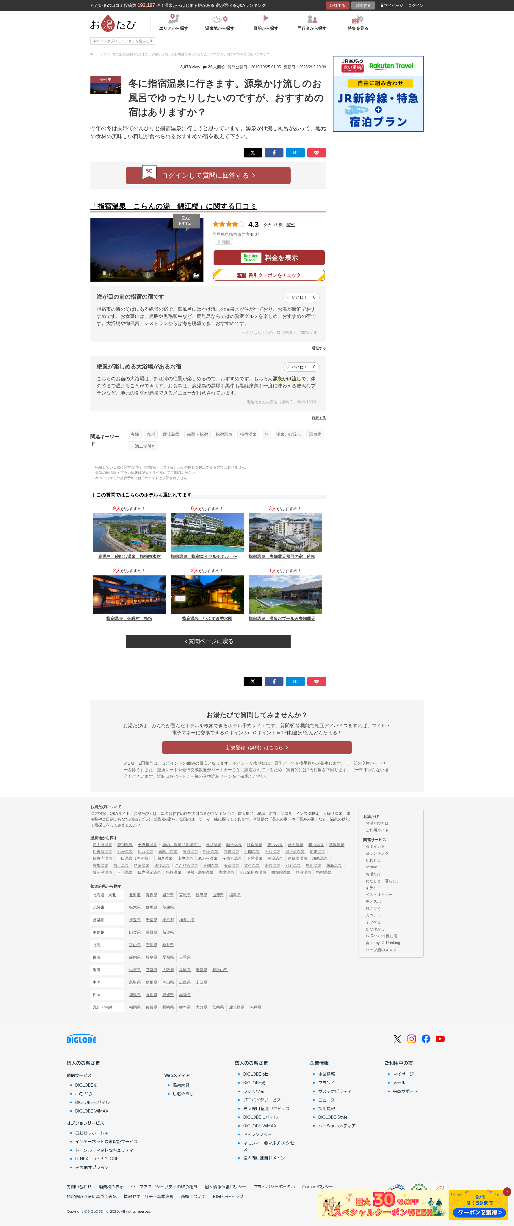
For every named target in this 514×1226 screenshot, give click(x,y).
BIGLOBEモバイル (92, 1102)
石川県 (151, 945)
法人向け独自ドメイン (264, 1158)
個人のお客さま (83, 1062)
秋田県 (201, 895)
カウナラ (373, 915)
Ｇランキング (377, 853)
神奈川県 (187, 920)
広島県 (185, 982)
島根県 (151, 982)
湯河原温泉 (295, 851)
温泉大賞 (181, 1085)
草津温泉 (336, 844)
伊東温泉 (317, 851)
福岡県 (135, 1007)
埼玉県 (135, 920)
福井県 (168, 945)
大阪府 (168, 970)
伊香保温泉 (102, 851)
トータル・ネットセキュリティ (104, 1150)
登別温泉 (125, 844)
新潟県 (168, 932)
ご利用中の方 (398, 1062)
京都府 (151, 970)
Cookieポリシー (317, 1186)
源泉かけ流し (288, 434)
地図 (225, 241)
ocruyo (371, 867)
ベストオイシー (379, 894)
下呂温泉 (254, 858)
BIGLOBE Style (333, 1117)
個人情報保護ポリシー (225, 1186)
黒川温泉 (313, 865)
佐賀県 (151, 1007)
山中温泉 (185, 858)
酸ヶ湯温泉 (102, 872)
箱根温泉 (173, 872)
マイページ (393, 5)
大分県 (201, 1007)
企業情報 (319, 1062)
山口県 (201, 982)
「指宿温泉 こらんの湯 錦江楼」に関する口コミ (173, 206)
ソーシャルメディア (337, 1126)
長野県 (151, 932)
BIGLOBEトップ (228, 1196)
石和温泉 (272, 851)
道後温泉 (162, 865)
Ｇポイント (375, 846)
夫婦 (135, 434)
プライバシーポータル (274, 1186)
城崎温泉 (320, 858)
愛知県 (168, 957)
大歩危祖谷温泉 (252, 872)
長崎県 (168, 1007)
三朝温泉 (211, 865)
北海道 (135, 895)
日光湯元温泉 (149, 872)
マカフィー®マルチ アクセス (268, 1146)
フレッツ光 (253, 1091)
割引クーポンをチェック (275, 275)
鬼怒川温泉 (168, 851)
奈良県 (201, 970)
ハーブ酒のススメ (381, 950)
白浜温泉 (121, 865)
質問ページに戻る (210, 641)
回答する (337, 5)
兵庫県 (185, 970)
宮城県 (185, 895)
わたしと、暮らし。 (383, 881)
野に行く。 (375, 908)
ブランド (326, 1082)
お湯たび (373, 874)
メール (399, 1082)
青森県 (151, 895)
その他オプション (92, 1167)
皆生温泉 (252, 865)
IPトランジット (257, 1134)
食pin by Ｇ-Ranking (383, 943)
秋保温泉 (254, 844)
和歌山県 (220, 970)
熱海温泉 (303, 872)
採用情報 (326, 1108)
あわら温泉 (207, 858)
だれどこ (373, 860)
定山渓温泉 (102, 844)
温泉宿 (315, 434)
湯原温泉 (272, 865)
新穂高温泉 (297, 858)
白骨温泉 (231, 851)
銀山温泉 (316, 844)
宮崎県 (218, 1007)
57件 (290, 224)
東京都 (168, 920)
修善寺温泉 (102, 858)
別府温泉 (293, 865)
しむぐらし (183, 1093)
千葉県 (151, 920)
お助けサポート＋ (92, 1133)
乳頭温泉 (213, 844)
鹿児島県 (171, 434)
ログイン (416, 5)
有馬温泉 (100, 865)
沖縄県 (255, 1007)
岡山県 (168, 982)
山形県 (218, 895)
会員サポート (405, 1091)
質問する (363, 5)
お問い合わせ (79, 1186)
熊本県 (185, 1007)
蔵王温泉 (295, 844)
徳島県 (135, 995)
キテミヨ (373, 888)
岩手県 (168, 895)
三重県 (185, 957)
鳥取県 (135, 982)
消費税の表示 (111, 1186)
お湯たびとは (377, 823)
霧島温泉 (334, 865)
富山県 (135, 945)
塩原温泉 (190, 851)
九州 (151, 434)
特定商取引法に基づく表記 (92, 1196)
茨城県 (168, 907)
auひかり (84, 1093)
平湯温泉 (275, 858)
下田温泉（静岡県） (134, 858)
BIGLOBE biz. (256, 1074)
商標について (193, 1196)
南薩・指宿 (197, 434)
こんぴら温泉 (186, 865)
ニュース (326, 1100)
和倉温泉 (165, 858)
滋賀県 (135, 970)
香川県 (151, 995)
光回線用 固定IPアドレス (266, 1108)
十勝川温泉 (147, 844)
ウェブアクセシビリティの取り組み (164, 1186)
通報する (319, 348)
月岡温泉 (252, 851)
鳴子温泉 (234, 844)
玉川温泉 (125, 872)
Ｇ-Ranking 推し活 (381, 936)
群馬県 (151, 907)
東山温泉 (275, 844)
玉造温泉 (231, 865)
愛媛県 (168, 995)
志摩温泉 (226, 872)
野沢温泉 (211, 851)
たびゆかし (375, 929)
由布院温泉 (281, 872)
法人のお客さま (251, 1062)
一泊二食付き (143, 446)
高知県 (185, 995)
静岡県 (135, 957)
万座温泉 (125, 851)
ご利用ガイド (377, 830)
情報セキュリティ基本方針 (149, 1196)
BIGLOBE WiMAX (92, 1111)
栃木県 (135, 907)
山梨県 (135, 932)
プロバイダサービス (262, 1100)
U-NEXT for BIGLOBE (96, 1159)
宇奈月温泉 (232, 858)
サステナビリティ (335, 1091)
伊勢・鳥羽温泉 (200, 872)
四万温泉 (145, 851)
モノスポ (373, 901)
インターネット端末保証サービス (106, 1141)
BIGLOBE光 (86, 1085)
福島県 (235, 895)
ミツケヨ (373, 922)
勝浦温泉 (141, 865)
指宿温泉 (224, 434)
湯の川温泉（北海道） (181, 844)
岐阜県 (151, 957)
